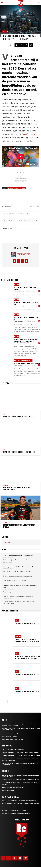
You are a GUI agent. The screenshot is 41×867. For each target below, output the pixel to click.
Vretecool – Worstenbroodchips (13, 749)
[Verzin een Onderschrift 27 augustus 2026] (20, 434)
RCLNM (5, 31)
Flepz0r (16, 343)
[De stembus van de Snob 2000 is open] (7, 364)
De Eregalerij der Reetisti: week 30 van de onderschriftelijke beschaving (27, 657)
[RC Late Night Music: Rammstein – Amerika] (7, 288)
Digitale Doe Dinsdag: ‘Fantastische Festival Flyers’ (19, 801)
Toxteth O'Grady (19, 291)
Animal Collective (13, 188)
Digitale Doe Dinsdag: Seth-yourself (14, 810)
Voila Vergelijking (8, 790)
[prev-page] (3, 701)
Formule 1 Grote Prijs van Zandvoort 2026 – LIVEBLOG (19, 526)
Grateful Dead (28, 134)
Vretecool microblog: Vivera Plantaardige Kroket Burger (21, 756)
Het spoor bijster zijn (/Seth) (11, 733)
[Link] (24, 220)
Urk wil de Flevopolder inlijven (12, 739)
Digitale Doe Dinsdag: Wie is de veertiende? (16, 813)
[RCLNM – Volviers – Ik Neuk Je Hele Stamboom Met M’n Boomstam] (7, 340)
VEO (4, 414)
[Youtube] (26, 261)
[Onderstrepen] (9, 220)
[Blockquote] (19, 220)
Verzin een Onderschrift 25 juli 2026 (27, 674)
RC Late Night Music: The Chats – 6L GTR (26, 318)
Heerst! (5, 485)
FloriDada (22, 188)
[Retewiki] (25, 858)
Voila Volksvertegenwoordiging (13, 787)
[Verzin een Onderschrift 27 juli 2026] (7, 621)
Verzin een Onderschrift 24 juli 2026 (27, 691)
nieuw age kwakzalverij (23, 360)
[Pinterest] (26, 45)
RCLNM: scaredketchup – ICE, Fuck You (26, 303)
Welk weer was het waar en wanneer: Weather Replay (16, 488)
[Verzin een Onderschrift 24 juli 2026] (7, 690)
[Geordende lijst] (14, 220)
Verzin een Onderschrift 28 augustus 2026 (19, 416)
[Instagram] (18, 261)
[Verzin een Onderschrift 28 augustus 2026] (20, 399)
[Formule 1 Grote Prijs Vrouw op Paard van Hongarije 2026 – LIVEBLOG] (7, 638)
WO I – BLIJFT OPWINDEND (10, 736)
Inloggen (35, 206)
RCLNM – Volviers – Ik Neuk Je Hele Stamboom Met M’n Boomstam (26, 340)
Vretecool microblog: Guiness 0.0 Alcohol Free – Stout (20, 753)
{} (27, 220)
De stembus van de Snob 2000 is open (27, 363)
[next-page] (6, 701)
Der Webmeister (23, 254)
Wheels (5, 523)
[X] (21, 45)
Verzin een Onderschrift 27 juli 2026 (27, 623)
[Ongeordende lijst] (16, 220)
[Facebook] (17, 45)
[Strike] (11, 220)
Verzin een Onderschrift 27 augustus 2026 (19, 452)
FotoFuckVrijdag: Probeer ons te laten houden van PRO (20, 804)
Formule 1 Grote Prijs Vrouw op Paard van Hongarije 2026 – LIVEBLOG (27, 640)
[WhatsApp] (31, 45)
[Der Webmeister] (14, 254)
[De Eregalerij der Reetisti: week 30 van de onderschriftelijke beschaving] (7, 656)
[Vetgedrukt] (4, 220)
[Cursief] (6, 220)
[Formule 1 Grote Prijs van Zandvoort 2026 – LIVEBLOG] (20, 508)
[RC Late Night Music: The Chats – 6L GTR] (7, 318)
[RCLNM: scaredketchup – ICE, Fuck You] (7, 303)
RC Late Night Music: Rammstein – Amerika (25, 288)
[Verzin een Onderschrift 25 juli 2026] (7, 673)
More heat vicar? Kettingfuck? (12, 807)
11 (39, 365)
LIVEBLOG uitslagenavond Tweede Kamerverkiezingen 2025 (20, 779)
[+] (29, 220)
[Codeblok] (21, 220)
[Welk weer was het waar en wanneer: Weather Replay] (20, 470)
